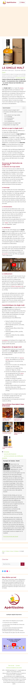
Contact (18, 665)
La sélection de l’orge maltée (13, 115)
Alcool (11, 551)
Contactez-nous (20, 77)
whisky (22, 88)
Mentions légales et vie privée (14, 667)
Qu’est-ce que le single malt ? (12, 110)
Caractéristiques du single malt (12, 123)
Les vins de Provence (10, 454)
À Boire (7, 551)
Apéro (3, 551)
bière (6, 222)
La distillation (9, 119)
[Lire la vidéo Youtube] (14, 264)
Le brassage (9, 116)
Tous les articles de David (10, 536)
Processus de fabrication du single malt (13, 112)
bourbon (18, 286)
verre (21, 373)
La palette (5, 340)
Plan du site (11, 665)
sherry (13, 286)
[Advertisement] (14, 21)
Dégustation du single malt (11, 124)
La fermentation (10, 118)
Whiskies (6, 451)
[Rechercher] (22, 564)
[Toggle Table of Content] (23, 108)
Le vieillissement (10, 121)
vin (22, 286)
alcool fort (5, 253)
